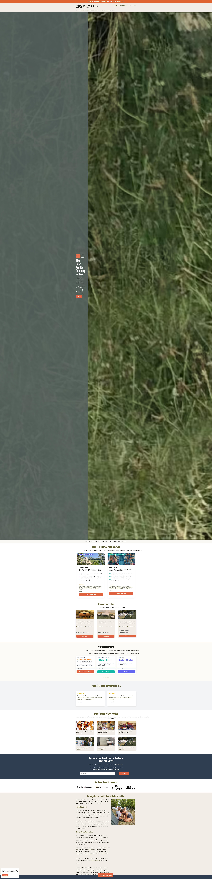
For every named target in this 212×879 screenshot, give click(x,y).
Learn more (4, 872)
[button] (80, 10)
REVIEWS (114, 541)
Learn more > (100, 733)
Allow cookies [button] (5, 875)
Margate (103, 853)
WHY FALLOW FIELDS (122, 541)
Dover (102, 862)
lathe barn (101, 541)
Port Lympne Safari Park (95, 860)
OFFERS (109, 541)
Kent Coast (90, 849)
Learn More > (79, 733)
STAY (106, 541)
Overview (87, 541)
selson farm (94, 541)
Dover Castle (89, 854)
